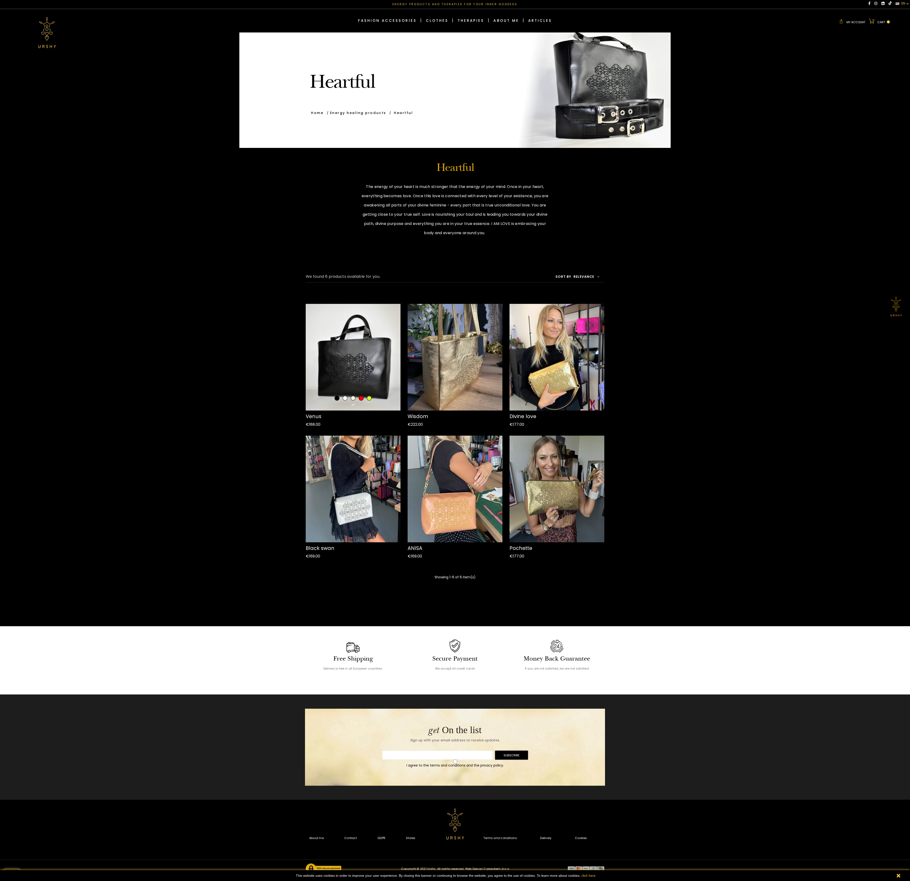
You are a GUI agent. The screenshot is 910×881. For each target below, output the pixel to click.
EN (903, 3)
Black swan (320, 548)
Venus (313, 416)
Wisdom (418, 416)
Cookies (581, 838)
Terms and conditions (500, 838)
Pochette (521, 548)
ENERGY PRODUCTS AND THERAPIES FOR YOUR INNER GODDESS (454, 4)
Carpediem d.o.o (496, 869)
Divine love (523, 416)
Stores (410, 838)
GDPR (381, 838)
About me (316, 838)
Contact (350, 838)
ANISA (415, 548)
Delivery (545, 838)
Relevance (583, 276)
